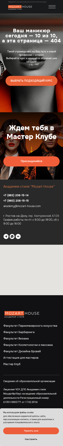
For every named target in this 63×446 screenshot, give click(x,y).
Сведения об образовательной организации (27, 2)
